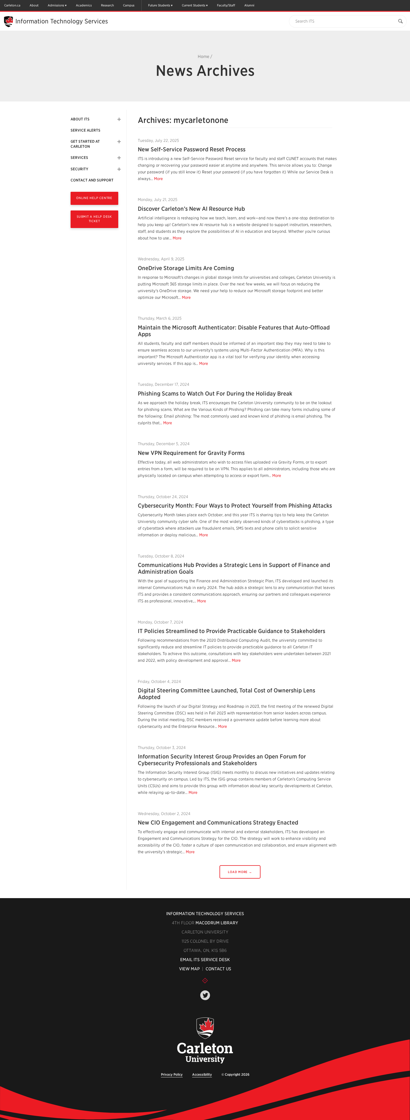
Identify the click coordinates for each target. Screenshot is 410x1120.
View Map (189, 968)
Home (203, 56)
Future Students (159, 5)
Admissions (56, 5)
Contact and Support (92, 180)
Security (79, 169)
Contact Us (218, 968)
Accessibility (202, 1074)
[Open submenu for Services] (119, 157)
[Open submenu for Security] (119, 169)
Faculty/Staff (226, 5)
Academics (84, 5)
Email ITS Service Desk (205, 959)
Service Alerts (85, 130)
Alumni (249, 5)
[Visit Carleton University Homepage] (205, 1040)
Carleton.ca (12, 5)
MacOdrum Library (217, 922)
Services (79, 158)
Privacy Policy (172, 1074)
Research (107, 5)
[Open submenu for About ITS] (119, 119)
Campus (128, 5)
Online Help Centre (94, 198)
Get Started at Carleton (85, 144)
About (34, 5)
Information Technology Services (205, 913)
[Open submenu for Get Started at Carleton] (119, 141)
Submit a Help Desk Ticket (94, 219)
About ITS (80, 119)
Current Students (193, 5)
